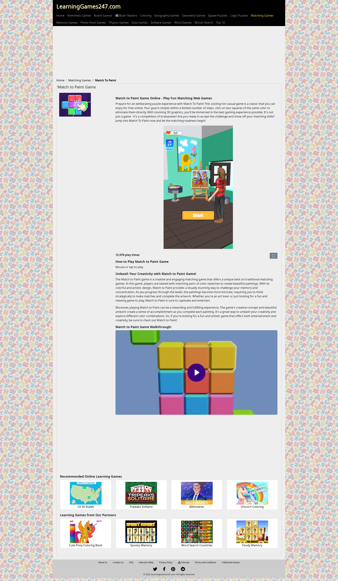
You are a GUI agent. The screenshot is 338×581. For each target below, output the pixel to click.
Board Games (103, 15)
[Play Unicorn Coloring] (252, 493)
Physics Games (119, 22)
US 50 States (85, 507)
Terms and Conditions (205, 562)
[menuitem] (60, 15)
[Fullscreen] (273, 256)
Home (60, 15)
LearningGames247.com (88, 6)
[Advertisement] (169, 52)
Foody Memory (252, 545)
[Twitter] (155, 569)
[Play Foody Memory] (252, 531)
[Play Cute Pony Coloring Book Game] (86, 531)
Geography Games (166, 15)
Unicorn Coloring (252, 507)
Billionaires (196, 507)
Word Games (183, 22)
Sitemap (185, 562)
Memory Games (67, 22)
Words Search (204, 22)
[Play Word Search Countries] (197, 531)
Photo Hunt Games (93, 22)
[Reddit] (183, 569)
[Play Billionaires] (197, 493)
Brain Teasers (128, 15)
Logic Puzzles (239, 15)
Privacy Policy (165, 562)
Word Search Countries (196, 545)
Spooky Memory (141, 545)
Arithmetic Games (79, 15)
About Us (102, 562)
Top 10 (220, 22)
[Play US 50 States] (86, 493)
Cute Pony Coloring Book (85, 545)
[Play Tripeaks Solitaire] (141, 493)
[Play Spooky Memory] (141, 531)
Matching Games (262, 15)
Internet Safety (146, 562)
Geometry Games (193, 15)
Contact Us (118, 562)
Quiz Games (140, 22)
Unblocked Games (231, 562)
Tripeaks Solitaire (141, 507)
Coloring (145, 15)
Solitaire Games (161, 22)
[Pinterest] (173, 569)
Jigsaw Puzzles (217, 15)
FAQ (131, 562)
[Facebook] (164, 569)
